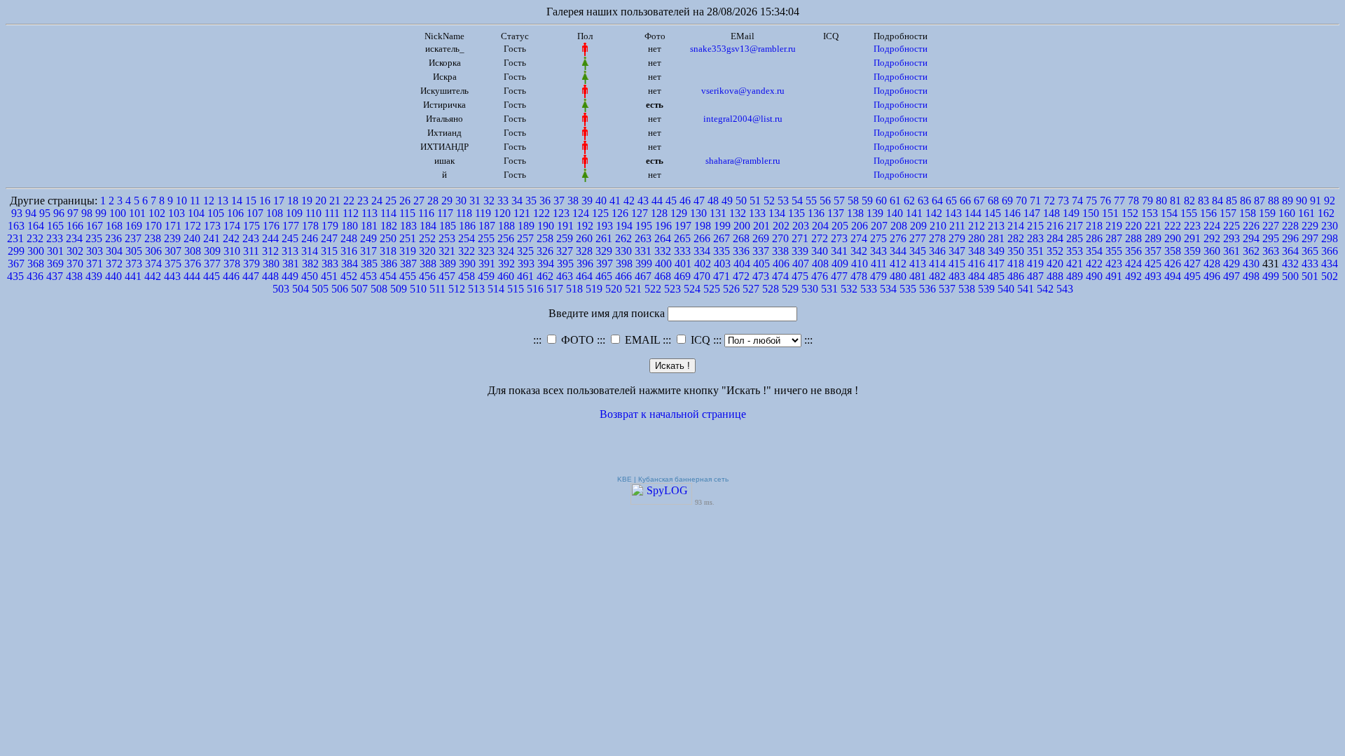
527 (751, 289)
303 (94, 251)
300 (35, 251)
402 (702, 264)
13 (222, 200)
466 (623, 276)
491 (1113, 276)
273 (839, 238)
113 (369, 213)
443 (172, 276)
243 (250, 238)
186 (467, 226)
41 (615, 200)
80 (1161, 200)
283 (1035, 238)
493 (1153, 276)
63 (923, 200)
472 (741, 276)
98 (86, 213)
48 (713, 200)
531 (829, 289)
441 (133, 276)
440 (113, 276)
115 (407, 213)
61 (895, 200)
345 (917, 251)
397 (604, 264)
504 (300, 289)
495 (1192, 276)
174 (231, 226)
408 (820, 264)
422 (1094, 264)
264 (662, 238)
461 (525, 276)
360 (1211, 251)
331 (643, 251)
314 (309, 251)
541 (1025, 289)
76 (1105, 200)
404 (741, 264)
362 (1251, 251)
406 (781, 264)
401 (683, 264)
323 (486, 251)
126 (620, 213)
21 (334, 200)
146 (1012, 213)
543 (1064, 289)
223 (1192, 226)
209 (918, 226)
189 (526, 226)
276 (898, 238)
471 (721, 276)
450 (309, 276)
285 (1074, 238)
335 (721, 251)
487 (1035, 276)
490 (1094, 276)
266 (702, 238)
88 (1273, 200)
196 (663, 226)
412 (898, 264)
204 (820, 226)
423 (1113, 264)
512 (456, 289)
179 (330, 226)
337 (760, 251)
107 (255, 213)
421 (1074, 264)
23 (362, 200)
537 (947, 289)
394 (545, 264)
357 (1153, 251)
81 (1175, 200)
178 (310, 226)
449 (290, 276)
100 (117, 213)
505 (320, 289)
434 (1329, 264)
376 (192, 264)
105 (215, 213)
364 (1290, 251)
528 (770, 289)
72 (1049, 200)
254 (466, 238)
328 (584, 251)
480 (898, 276)
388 (428, 264)
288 (1133, 238)
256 (505, 238)
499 (1270, 276)
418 (1015, 264)
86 (1245, 200)
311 (251, 251)
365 (1310, 251)
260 (584, 238)
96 (58, 213)
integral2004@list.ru (742, 118)
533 (868, 289)
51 (755, 200)
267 (721, 238)
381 (290, 264)
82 (1189, 200)
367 (16, 264)
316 (348, 251)
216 (1055, 226)
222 (1172, 226)
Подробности (900, 48)
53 (783, 200)
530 (809, 289)
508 (379, 289)
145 (992, 213)
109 (294, 213)
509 (398, 289)
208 (898, 226)
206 (859, 226)
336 (741, 251)
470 (702, 276)
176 (271, 226)
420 (1055, 264)
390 (467, 264)
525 (711, 289)
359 (1192, 251)
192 (585, 226)
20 (320, 200)
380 (271, 264)
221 (1153, 226)
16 (264, 200)
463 (564, 276)
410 (859, 264)
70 (1021, 200)
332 (662, 251)
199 (722, 226)
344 (898, 251)
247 (329, 238)
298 (1329, 238)
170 (153, 226)
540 (1006, 289)
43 (643, 200)
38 (573, 200)
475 (800, 276)
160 (1286, 213)
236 (113, 238)
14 (236, 200)
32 (489, 200)
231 (15, 238)
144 (973, 213)
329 (603, 251)
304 (114, 251)
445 (211, 276)
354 (1094, 251)
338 (780, 251)
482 (937, 276)
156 (1208, 213)
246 (309, 238)
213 (996, 226)
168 (114, 226)
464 (584, 276)
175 (251, 226)
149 (1071, 213)
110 (313, 213)
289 (1153, 238)
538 (966, 289)
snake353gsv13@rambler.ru (743, 48)
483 (957, 276)
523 (672, 289)
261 (603, 238)
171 (173, 226)
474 (780, 276)
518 (574, 289)
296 (1290, 238)
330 (623, 251)
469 (682, 276)
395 (565, 264)
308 (192, 251)
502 (1329, 276)
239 (172, 238)
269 (760, 238)
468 (662, 276)
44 (657, 200)
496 (1211, 276)
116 (426, 213)
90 (1301, 200)
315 (329, 251)
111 (332, 213)
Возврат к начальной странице (673, 414)
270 (780, 238)
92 (1329, 200)
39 (587, 200)
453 (368, 276)
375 (173, 264)
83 (1203, 200)
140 (894, 213)
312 (270, 251)
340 (819, 251)
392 (506, 264)
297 (1310, 238)
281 (996, 238)
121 (521, 213)
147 (1031, 213)
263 (643, 238)
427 (1192, 264)
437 (54, 276)
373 (133, 264)
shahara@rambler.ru (742, 160)
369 (55, 264)
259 (564, 238)
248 (348, 238)
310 (231, 251)
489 (1074, 276)
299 (16, 251)
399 (643, 264)
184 (428, 226)
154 (1169, 213)
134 (776, 213)
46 (685, 200)
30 (461, 200)
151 (1110, 213)
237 (133, 238)
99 (100, 213)
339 (800, 251)
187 (486, 226)
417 (996, 264)
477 (839, 276)
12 (208, 200)
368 (35, 264)
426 (1172, 264)
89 (1287, 200)
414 (937, 264)
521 (633, 289)
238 (152, 238)
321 (447, 251)
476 (819, 276)
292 (1211, 238)
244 (270, 238)
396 (585, 264)
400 (663, 264)
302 (75, 251)
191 (565, 226)
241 (211, 238)
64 (937, 200)
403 (722, 264)
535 (907, 289)
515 (515, 289)
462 (545, 276)
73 (1063, 200)
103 (176, 213)
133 (757, 213)
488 (1055, 276)
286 (1094, 238)
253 (447, 238)
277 (917, 238)
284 (1055, 238)
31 (475, 200)
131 (718, 213)
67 (979, 200)
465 (603, 276)
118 (464, 213)
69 (1007, 200)
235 (93, 238)
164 (35, 226)
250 (388, 238)
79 (1147, 200)
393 (526, 264)
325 (525, 251)
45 (671, 200)
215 (1035, 226)
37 (559, 200)
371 (94, 264)
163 (16, 226)
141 (914, 213)
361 (1231, 251)
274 (858, 238)
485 (996, 276)
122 (541, 213)
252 (427, 238)
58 (853, 200)
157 (1228, 213)
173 (212, 226)
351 (1035, 251)
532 (849, 289)
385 (369, 264)
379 (251, 264)
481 (917, 276)
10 (181, 200)
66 (965, 200)
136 (816, 213)
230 (1329, 226)
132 (737, 213)
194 (624, 226)
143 (953, 213)
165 (55, 226)
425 (1153, 264)
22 (348, 200)
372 (114, 264)
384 (349, 264)
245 (290, 238)
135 (796, 213)
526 (731, 289)
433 (1310, 264)
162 (1326, 213)
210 (938, 226)
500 (1290, 276)
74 (1077, 200)
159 (1267, 213)
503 (281, 289)
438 (74, 276)
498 (1251, 276)
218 (1094, 226)
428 (1211, 264)
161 (1306, 213)
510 (418, 289)
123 (561, 213)
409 (840, 264)
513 (476, 289)
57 (839, 200)
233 (54, 238)
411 (879, 264)
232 (35, 238)
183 (408, 226)
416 (976, 264)
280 (976, 238)
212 (976, 226)
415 (957, 264)
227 (1270, 226)
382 (310, 264)
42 (629, 200)
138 (855, 213)
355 (1113, 251)
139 (875, 213)
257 (525, 238)
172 (192, 226)
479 (878, 276)
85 (1231, 200)
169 (133, 226)
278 (937, 238)
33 (503, 200)
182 (388, 226)
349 (996, 251)
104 (196, 213)
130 (698, 213)
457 (447, 276)
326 (545, 251)
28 (433, 200)
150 (1090, 213)
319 (407, 251)
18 (292, 200)
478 (858, 276)
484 (976, 276)
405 (761, 264)
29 (447, 200)
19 (306, 200)
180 (349, 226)
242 (231, 238)
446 (231, 276)
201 (761, 226)
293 (1231, 238)
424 (1133, 264)
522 (652, 289)
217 (1074, 226)
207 (879, 226)
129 (678, 213)
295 (1270, 238)
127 (639, 213)
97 (72, 213)
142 (933, 213)
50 (741, 200)
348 (976, 251)
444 (192, 276)
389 (447, 264)
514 (496, 289)
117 (445, 213)
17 (278, 200)
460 (505, 276)
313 (290, 251)
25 (390, 200)
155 (1188, 213)
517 (554, 289)
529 (790, 289)
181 (369, 226)
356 (1133, 251)
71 (1035, 200)
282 (1015, 238)
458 (466, 276)
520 (613, 289)
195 (643, 226)
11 (195, 200)
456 (427, 276)
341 (839, 251)
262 (623, 238)
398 (624, 264)
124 (580, 213)
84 (1217, 200)
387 (408, 264)
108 (274, 213)
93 (16, 213)
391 (486, 264)
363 (1270, 251)
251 (407, 238)
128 (659, 213)
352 (1055, 251)
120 (502, 213)
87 (1259, 200)
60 (881, 200)
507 (359, 289)
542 (1045, 289)
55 (811, 200)
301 (55, 251)
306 (153, 251)
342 (858, 251)
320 (427, 251)
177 (290, 226)
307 (173, 251)
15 (250, 200)
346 (937, 251)
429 (1231, 264)
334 (702, 251)
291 (1192, 238)
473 (760, 276)
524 (692, 289)
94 (30, 213)
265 (682, 238)
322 (466, 251)
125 (600, 213)
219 (1113, 226)
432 (1290, 264)
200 (741, 226)
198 (702, 226)
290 (1172, 238)
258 (545, 238)
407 (800, 264)
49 (727, 200)
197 (683, 226)
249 (368, 238)
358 (1172, 251)
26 (405, 200)
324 (505, 251)
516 (535, 289)
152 (1130, 213)
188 (506, 226)
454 (388, 276)
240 (192, 238)
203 (800, 226)
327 (564, 251)
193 (604, 226)
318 (388, 251)
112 (351, 213)
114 (388, 213)
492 (1133, 276)
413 (917, 264)
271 (800, 238)
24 (376, 200)
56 (825, 200)
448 (270, 276)
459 (486, 276)
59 (867, 200)
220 (1133, 226)
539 (986, 289)
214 (1015, 226)
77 (1119, 200)
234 (74, 238)
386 (388, 264)
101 (137, 213)
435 (15, 276)
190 (545, 226)
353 (1074, 251)
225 (1231, 226)
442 (152, 276)
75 (1091, 200)
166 (75, 226)
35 (531, 200)
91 (1315, 200)
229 (1310, 226)
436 (35, 276)
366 (1329, 251)
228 (1290, 226)
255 (486, 238)
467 (643, 276)
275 (878, 238)
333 (682, 251)
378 (231, 264)
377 (212, 264)
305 (133, 251)
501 (1310, 276)
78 (1133, 200)
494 (1172, 276)
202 (781, 226)
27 (419, 200)
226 (1251, 226)
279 (957, 238)
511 (437, 289)
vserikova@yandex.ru (743, 90)
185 (447, 226)
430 (1251, 264)
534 (888, 289)
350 (1015, 251)
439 (93, 276)
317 (368, 251)
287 (1113, 238)
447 (250, 276)
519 (594, 289)
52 (769, 200)
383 (330, 264)
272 (819, 238)
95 (44, 213)
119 (483, 213)
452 (348, 276)
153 (1149, 213)
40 (601, 200)
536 (927, 289)
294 (1251, 238)
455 (407, 276)
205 (840, 226)
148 (1051, 213)
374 (153, 264)
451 (329, 276)
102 (157, 213)
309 (212, 251)
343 (878, 251)
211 (957, 226)
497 (1231, 276)
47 (699, 200)
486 (1015, 276)
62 (909, 200)
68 (993, 200)
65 (951, 200)
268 (741, 238)
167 (94, 226)
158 (1247, 213)
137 (835, 213)
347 (957, 251)
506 (339, 289)
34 (517, 200)
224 (1211, 226)
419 (1035, 264)
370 (75, 264)
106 (235, 213)
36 (545, 200)
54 (797, 200)
